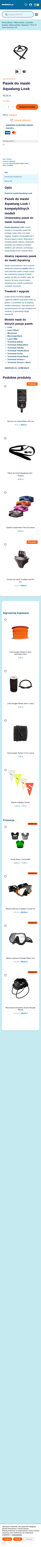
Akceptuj (7, 1539)
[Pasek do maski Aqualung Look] (20, 51)
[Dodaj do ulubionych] (5, 386)
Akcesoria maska (14, 163)
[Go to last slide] (16, 71)
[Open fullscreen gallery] (36, 66)
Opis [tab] (6, 172)
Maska (22, 163)
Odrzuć (17, 1539)
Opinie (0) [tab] (8, 181)
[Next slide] (24, 71)
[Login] (30, 4)
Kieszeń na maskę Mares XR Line (20, 421)
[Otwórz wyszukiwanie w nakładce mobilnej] (18, 14)
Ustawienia (29, 1539)
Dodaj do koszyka (27, 107)
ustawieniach (17, 1535)
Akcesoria (9, 79)
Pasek (26, 163)
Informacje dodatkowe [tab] (13, 177)
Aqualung (13, 115)
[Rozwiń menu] (36, 14)
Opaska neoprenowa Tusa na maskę (20, 527)
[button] (17, 71)
